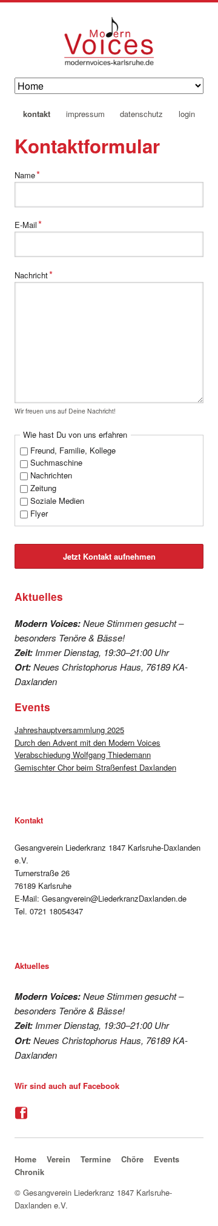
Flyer (39, 513)
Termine (96, 1159)
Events (166, 1159)
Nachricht (34, 274)
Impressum (85, 114)
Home (25, 1159)
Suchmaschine (56, 462)
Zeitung (43, 488)
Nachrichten (51, 475)
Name (32, 174)
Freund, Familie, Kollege (73, 450)
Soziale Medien (57, 500)
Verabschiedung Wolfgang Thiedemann (83, 754)
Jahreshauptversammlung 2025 (69, 729)
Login (187, 114)
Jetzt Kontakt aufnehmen (109, 556)
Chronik (29, 1171)
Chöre (132, 1159)
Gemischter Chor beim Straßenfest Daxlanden (95, 767)
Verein (58, 1159)
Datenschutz (141, 114)
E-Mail (32, 223)
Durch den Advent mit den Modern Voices (87, 742)
